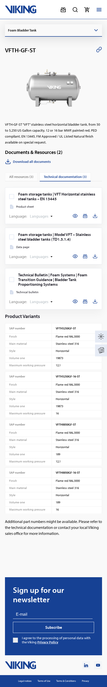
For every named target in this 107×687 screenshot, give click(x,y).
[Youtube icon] (98, 665)
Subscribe (53, 627)
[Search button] (75, 10)
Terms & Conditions (66, 681)
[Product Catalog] (101, 337)
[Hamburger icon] (99, 10)
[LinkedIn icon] (86, 665)
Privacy (85, 681)
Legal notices (25, 681)
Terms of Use (44, 681)
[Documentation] (101, 350)
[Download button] (63, 10)
